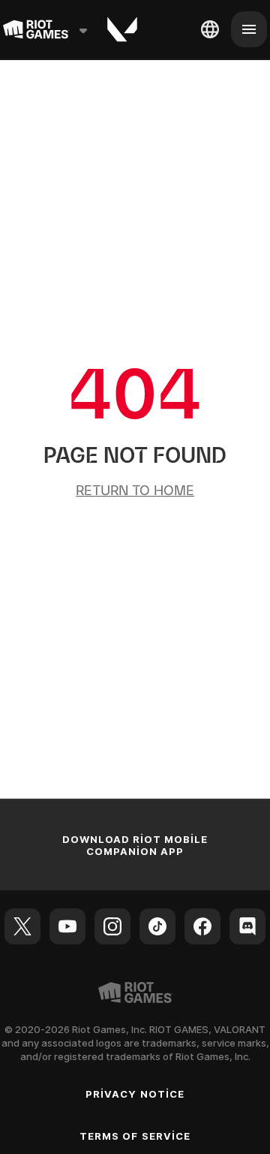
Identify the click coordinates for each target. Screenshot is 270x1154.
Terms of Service (135, 1136)
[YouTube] (67, 926)
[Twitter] (23, 926)
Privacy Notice (135, 1094)
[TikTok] (157, 926)
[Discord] (247, 926)
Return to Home (135, 490)
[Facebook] (203, 926)
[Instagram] (113, 926)
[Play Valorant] (122, 29)
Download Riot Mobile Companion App (135, 845)
